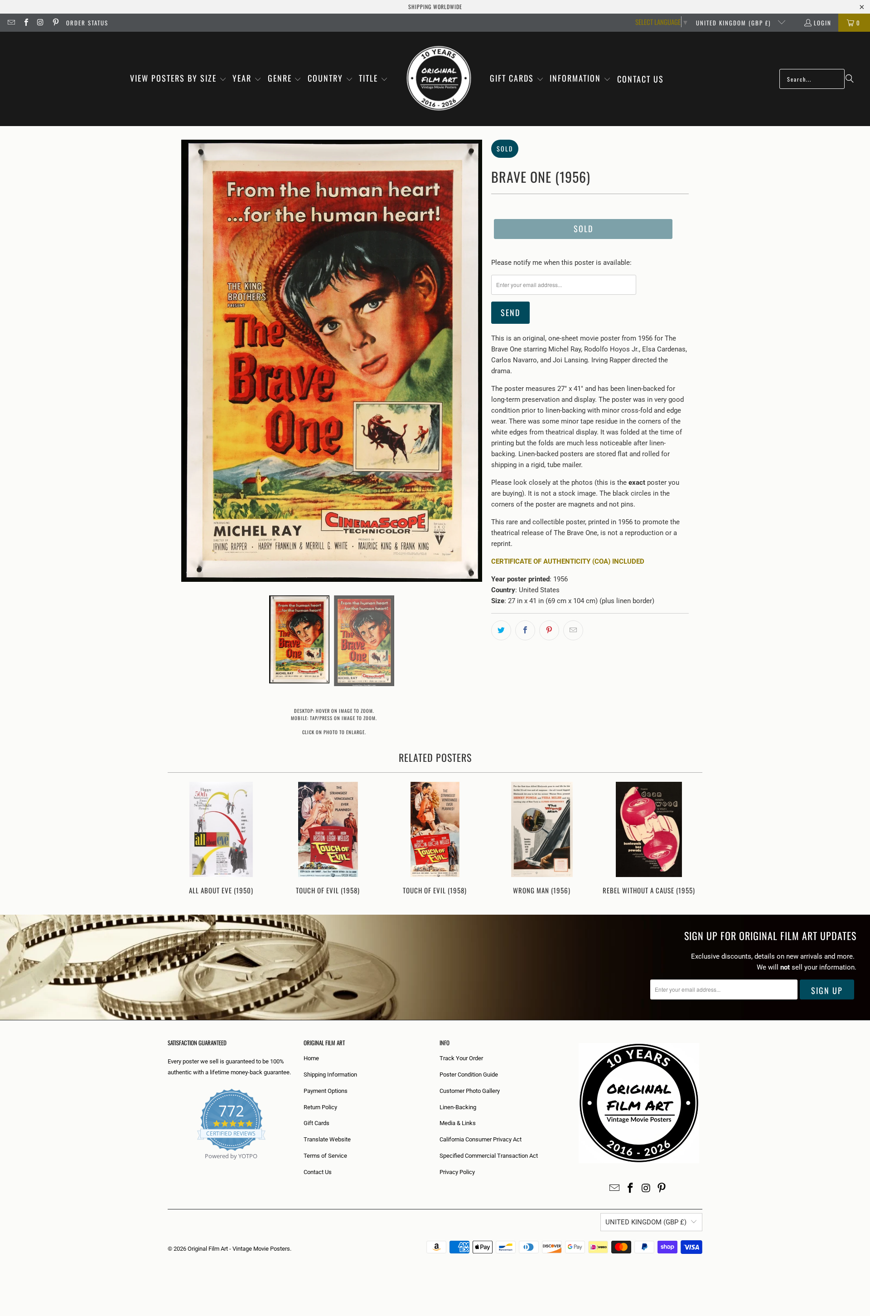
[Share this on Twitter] (501, 630)
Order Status (87, 22)
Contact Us (318, 1172)
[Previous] (180, 839)
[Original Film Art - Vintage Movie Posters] (439, 79)
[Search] (849, 79)
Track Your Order (461, 1058)
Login (822, 22)
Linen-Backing (458, 1107)
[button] (178, 79)
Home (311, 1058)
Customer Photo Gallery (470, 1090)
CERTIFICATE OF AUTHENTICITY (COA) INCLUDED (567, 561)
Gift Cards (316, 1123)
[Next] (689, 839)
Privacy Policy (457, 1172)
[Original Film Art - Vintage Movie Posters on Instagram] (40, 22)
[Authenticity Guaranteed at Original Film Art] (168, 1166)
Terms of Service (325, 1155)
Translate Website (327, 1139)
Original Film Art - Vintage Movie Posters (239, 1248)
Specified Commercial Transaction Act (489, 1155)
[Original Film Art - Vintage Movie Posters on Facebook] (25, 22)
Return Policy (320, 1107)
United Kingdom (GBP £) (734, 22)
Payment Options (326, 1090)
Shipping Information (330, 1074)
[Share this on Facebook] (525, 630)
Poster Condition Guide (469, 1074)
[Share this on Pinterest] (549, 630)
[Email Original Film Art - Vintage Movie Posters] (11, 22)
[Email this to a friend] (573, 630)
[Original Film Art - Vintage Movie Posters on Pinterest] (55, 22)
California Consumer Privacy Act (481, 1139)
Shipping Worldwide (435, 6)
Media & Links (458, 1123)
